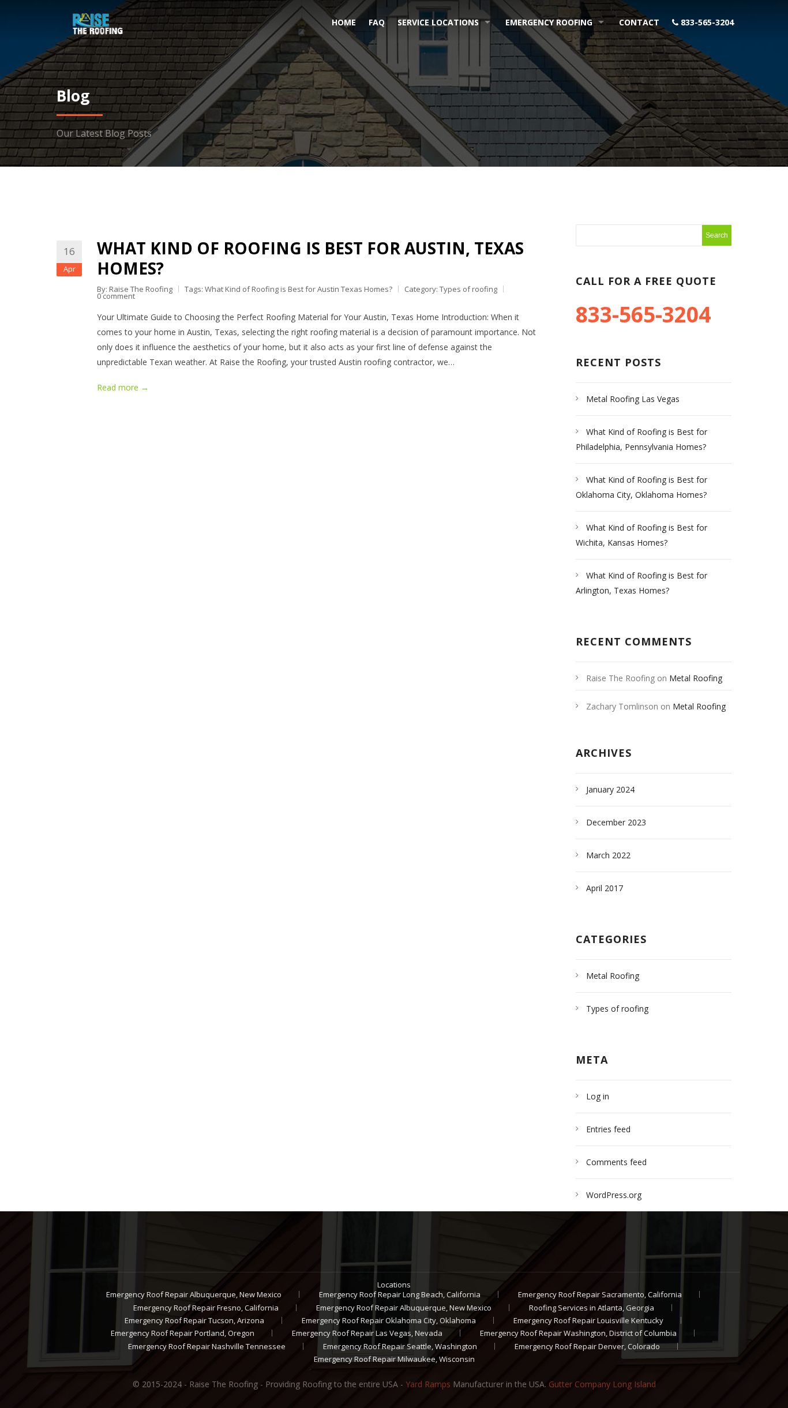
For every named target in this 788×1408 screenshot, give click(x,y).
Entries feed (608, 1129)
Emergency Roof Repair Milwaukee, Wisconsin (394, 1359)
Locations (394, 1284)
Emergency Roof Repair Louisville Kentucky (588, 1320)
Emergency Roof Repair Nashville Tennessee (207, 1346)
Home (344, 22)
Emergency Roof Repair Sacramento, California (600, 1294)
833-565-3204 (706, 22)
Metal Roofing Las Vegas (633, 398)
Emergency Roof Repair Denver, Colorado (587, 1346)
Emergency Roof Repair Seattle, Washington (400, 1346)
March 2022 (608, 855)
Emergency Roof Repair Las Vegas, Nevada (367, 1333)
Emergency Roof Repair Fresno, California (206, 1307)
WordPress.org (613, 1194)
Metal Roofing (612, 975)
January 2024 (610, 789)
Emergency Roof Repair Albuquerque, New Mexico (194, 1294)
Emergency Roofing (548, 22)
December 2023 (616, 822)
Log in (597, 1096)
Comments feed (616, 1162)
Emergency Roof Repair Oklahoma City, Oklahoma (389, 1320)
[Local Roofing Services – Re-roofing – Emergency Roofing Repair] (93, 21)
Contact (639, 22)
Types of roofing (468, 289)
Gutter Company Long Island (602, 1384)
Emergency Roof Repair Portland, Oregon (182, 1333)
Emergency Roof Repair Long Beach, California (400, 1294)
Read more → (123, 387)
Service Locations (438, 22)
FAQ (377, 22)
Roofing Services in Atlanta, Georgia (591, 1307)
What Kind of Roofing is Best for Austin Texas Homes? (298, 289)
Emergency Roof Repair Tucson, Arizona (194, 1320)
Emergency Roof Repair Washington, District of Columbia (578, 1333)
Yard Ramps (428, 1384)
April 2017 (604, 888)
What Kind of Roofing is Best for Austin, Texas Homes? (310, 258)
